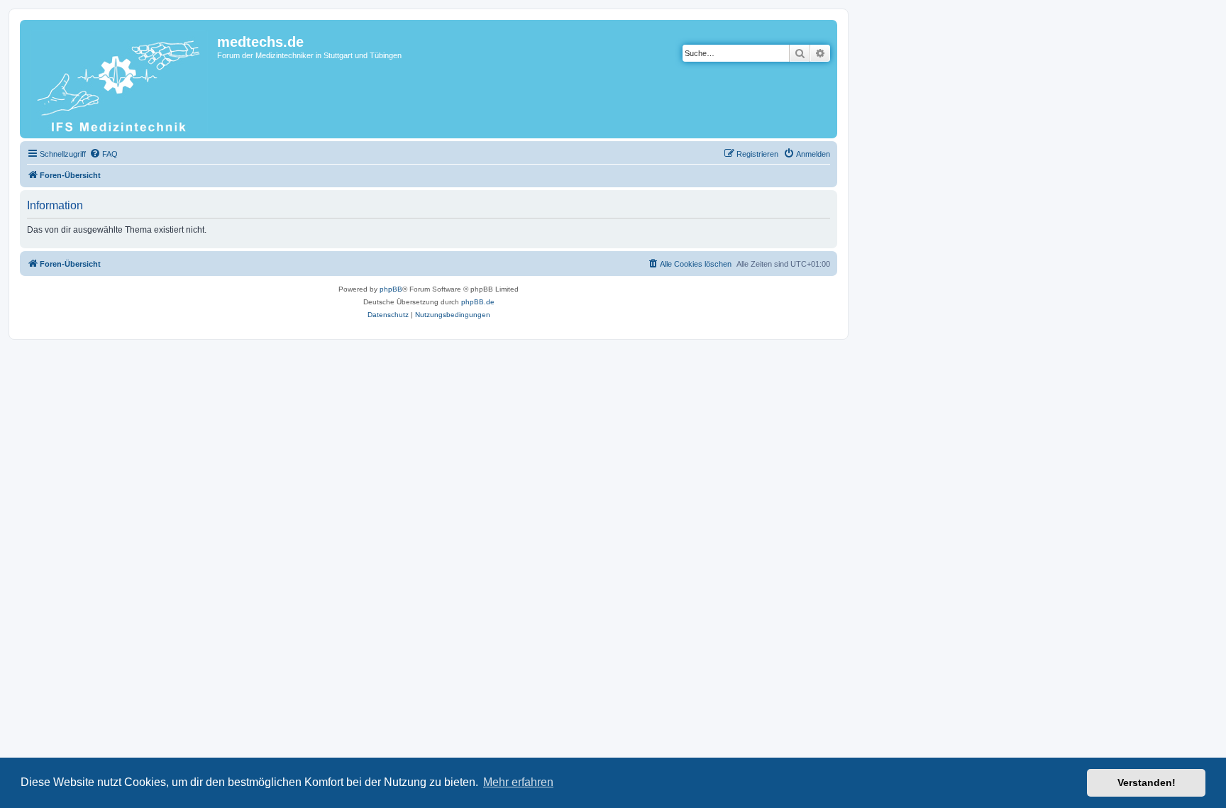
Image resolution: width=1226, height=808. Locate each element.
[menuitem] (103, 153)
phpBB (391, 289)
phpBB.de (478, 302)
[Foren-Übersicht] (120, 79)
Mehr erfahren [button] (518, 782)
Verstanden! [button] (1146, 782)
